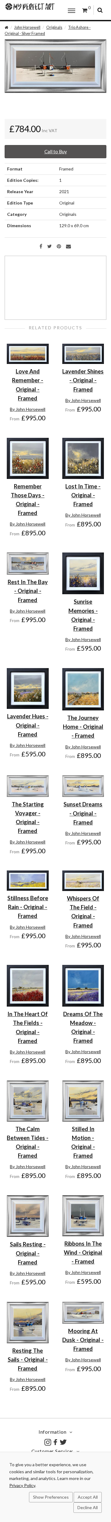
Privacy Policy (22, 1485)
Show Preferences (51, 1497)
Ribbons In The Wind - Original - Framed (83, 1252)
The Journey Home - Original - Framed (83, 726)
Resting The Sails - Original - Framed (28, 1359)
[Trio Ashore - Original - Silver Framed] (55, 65)
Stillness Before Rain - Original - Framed (27, 907)
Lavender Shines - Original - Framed (83, 380)
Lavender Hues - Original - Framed (27, 725)
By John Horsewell (27, 409)
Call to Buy (55, 151)
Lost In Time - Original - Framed (83, 495)
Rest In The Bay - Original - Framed (28, 591)
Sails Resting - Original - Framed (28, 1253)
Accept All (88, 1497)
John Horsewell (27, 27)
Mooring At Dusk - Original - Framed (83, 1340)
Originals (54, 27)
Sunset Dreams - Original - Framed (83, 813)
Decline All (87, 1507)
